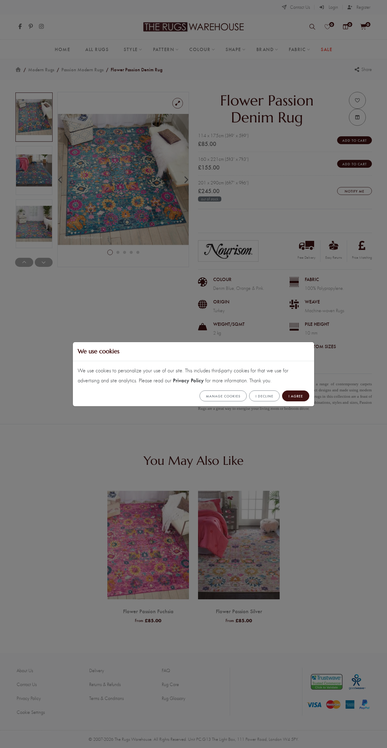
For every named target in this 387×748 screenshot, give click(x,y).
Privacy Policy (188, 380)
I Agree (295, 395)
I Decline (264, 395)
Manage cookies (223, 395)
